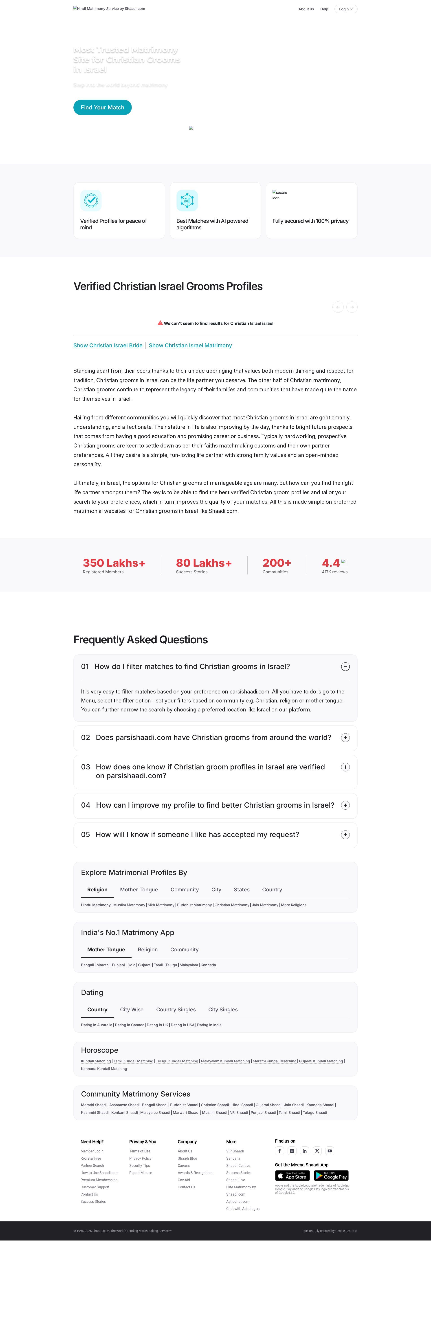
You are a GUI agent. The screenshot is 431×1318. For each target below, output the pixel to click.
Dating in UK (157, 1025)
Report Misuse (140, 1173)
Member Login (92, 1151)
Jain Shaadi (294, 1105)
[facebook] (279, 1150)
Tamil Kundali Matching (133, 1061)
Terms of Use (139, 1151)
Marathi (103, 965)
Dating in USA (182, 1025)
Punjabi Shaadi (263, 1112)
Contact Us (89, 1194)
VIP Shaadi (235, 1151)
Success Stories (93, 1201)
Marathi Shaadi (94, 1105)
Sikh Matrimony (161, 905)
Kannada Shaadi (320, 1105)
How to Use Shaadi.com (100, 1173)
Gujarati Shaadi (268, 1105)
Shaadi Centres (238, 1165)
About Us (185, 1151)
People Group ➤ (346, 1231)
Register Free (91, 1158)
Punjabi (118, 965)
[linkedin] (304, 1150)
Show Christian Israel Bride (108, 345)
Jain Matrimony (265, 905)
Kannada (208, 965)
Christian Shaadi (215, 1105)
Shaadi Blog (187, 1158)
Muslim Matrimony (129, 905)
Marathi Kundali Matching (275, 1061)
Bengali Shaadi (154, 1105)
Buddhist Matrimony (194, 905)
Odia (131, 965)
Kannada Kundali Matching (104, 1068)
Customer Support (95, 1187)
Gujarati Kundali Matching (321, 1061)
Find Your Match (102, 107)
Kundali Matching (96, 1061)
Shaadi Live (235, 1180)
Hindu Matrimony (96, 905)
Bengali (87, 965)
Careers (184, 1165)
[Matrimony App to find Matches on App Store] (292, 1175)
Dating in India (209, 1025)
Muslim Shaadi (214, 1112)
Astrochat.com (237, 1201)
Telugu (171, 965)
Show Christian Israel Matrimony (190, 345)
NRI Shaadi (239, 1112)
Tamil (158, 965)
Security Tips (139, 1165)
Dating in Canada (129, 1025)
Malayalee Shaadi (155, 1112)
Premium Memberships (99, 1180)
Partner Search (92, 1165)
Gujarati (144, 965)
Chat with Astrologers (243, 1209)
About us (306, 9)
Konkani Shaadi (124, 1112)
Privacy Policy (140, 1158)
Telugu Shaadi (315, 1112)
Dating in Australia (96, 1025)
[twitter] (317, 1150)
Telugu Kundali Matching (177, 1061)
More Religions (294, 905)
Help (324, 9)
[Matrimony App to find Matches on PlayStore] (331, 1175)
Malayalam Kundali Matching (225, 1061)
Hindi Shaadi (242, 1105)
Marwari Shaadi (186, 1112)
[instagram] (292, 1150)
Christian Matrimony (232, 905)
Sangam (233, 1158)
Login (344, 9)
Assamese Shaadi (124, 1105)
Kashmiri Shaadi (95, 1112)
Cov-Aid (184, 1180)
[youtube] (329, 1150)
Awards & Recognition (195, 1173)
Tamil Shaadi (289, 1112)
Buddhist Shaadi (184, 1105)
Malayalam (189, 965)
